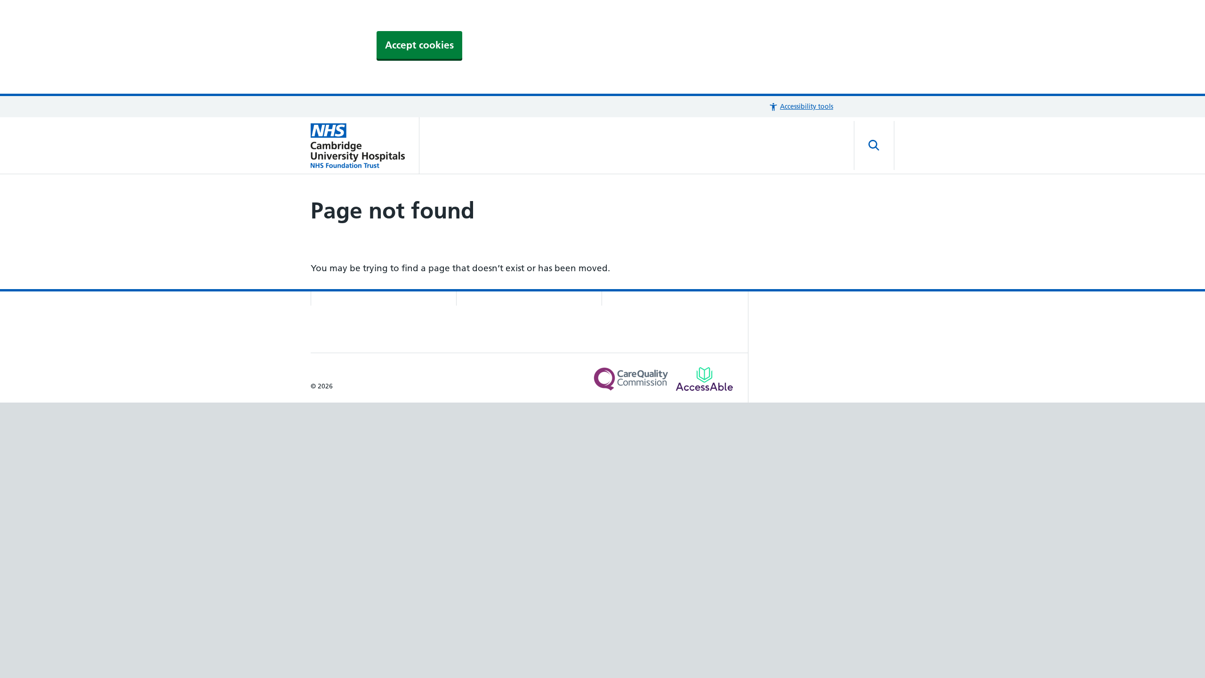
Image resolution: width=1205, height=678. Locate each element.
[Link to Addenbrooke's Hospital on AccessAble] (704, 379)
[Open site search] (874, 145)
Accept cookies (419, 45)
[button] (801, 107)
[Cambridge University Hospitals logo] (365, 145)
